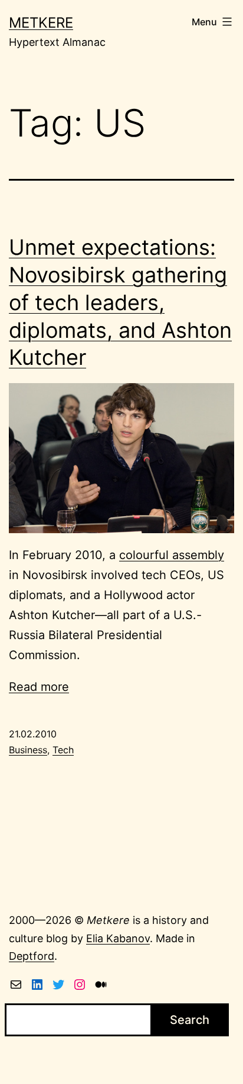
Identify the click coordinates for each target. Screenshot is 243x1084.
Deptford (31, 956)
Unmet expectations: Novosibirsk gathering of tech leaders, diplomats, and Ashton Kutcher (120, 302)
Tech (63, 750)
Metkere (41, 22)
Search (189, 1020)
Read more (39, 687)
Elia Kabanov (118, 938)
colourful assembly (171, 555)
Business (28, 750)
